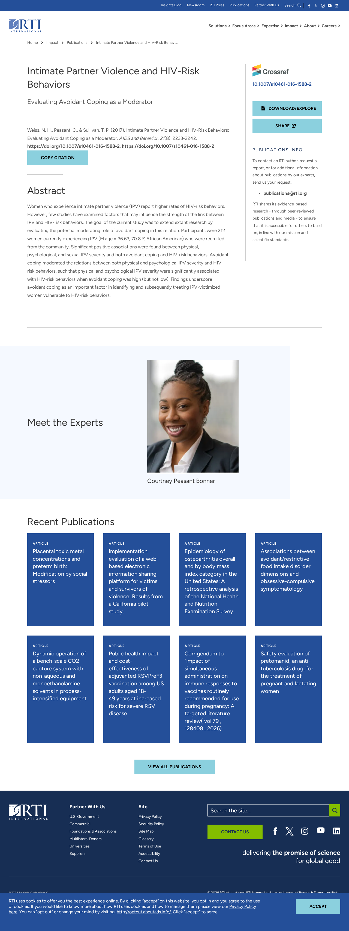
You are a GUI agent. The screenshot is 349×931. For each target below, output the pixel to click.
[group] (195, 422)
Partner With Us (266, 5)
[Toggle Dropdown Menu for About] (319, 25)
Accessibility (149, 854)
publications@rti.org (285, 193)
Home (32, 43)
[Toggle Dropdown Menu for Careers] (339, 25)
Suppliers (78, 854)
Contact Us (148, 861)
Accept (324, 906)
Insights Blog (171, 5)
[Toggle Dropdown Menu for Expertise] (282, 25)
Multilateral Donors (86, 839)
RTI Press (217, 5)
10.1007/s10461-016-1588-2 (282, 84)
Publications (239, 5)
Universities (80, 846)
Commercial (80, 824)
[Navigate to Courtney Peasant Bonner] (193, 417)
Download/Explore (291, 108)
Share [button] (282, 125)
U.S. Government (84, 817)
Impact (52, 43)
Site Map (146, 831)
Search (290, 5)
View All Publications (174, 766)
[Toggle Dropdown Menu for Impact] (301, 25)
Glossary (146, 839)
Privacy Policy (150, 817)
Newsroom (195, 5)
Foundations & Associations (93, 831)
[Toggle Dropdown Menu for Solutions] (229, 25)
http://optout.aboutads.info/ (144, 911)
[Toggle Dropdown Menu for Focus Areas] (258, 25)
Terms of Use (150, 846)
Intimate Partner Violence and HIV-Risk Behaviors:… (137, 43)
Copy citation (57, 157)
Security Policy (151, 824)
